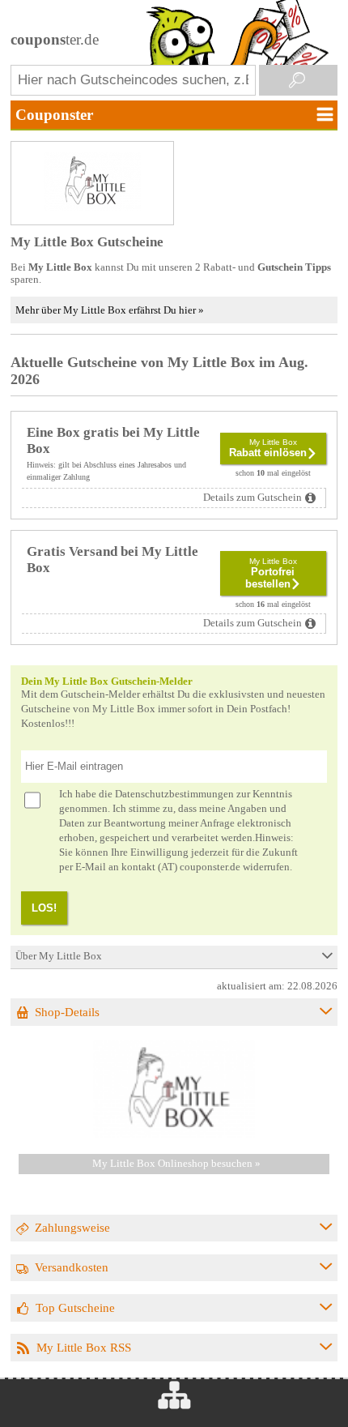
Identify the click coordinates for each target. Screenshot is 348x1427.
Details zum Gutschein (252, 497)
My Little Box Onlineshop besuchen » (176, 1163)
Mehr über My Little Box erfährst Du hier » (109, 310)
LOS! (44, 908)
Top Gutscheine (75, 1307)
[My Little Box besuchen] (174, 1134)
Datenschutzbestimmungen (174, 794)
